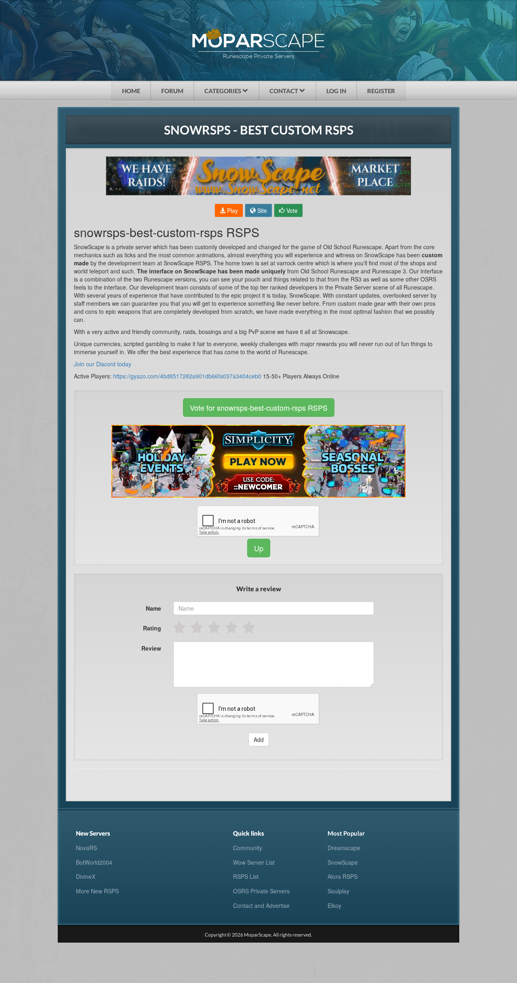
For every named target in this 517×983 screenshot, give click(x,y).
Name (153, 608)
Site (261, 210)
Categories (223, 91)
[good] (232, 627)
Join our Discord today (102, 364)
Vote (291, 210)
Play (231, 210)
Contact (284, 91)
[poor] (197, 627)
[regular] (214, 627)
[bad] (180, 627)
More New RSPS (97, 891)
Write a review (258, 588)
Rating (152, 628)
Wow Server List (254, 862)
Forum (172, 91)
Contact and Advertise (261, 905)
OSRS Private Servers (261, 891)
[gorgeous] (249, 627)
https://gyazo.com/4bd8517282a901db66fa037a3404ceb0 (187, 376)
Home (131, 91)
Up (258, 548)
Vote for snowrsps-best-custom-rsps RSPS (259, 407)
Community (247, 848)
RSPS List (245, 876)
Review (151, 648)
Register (381, 91)
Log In (336, 91)
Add (259, 739)
